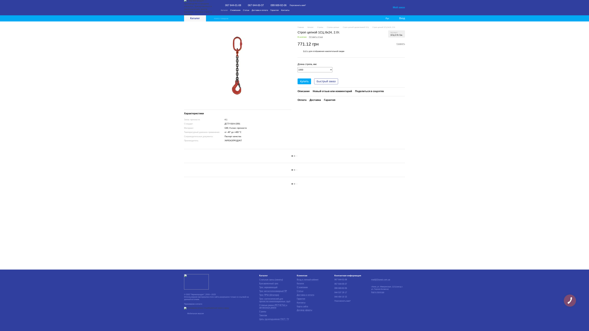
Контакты (285, 10)
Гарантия (274, 10)
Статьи (246, 10)
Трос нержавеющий (268, 287)
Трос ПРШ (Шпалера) (269, 295)
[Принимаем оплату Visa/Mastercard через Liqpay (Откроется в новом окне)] (206, 308)
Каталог (224, 10)
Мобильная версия (195, 313)
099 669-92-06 (279, 5)
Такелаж (263, 315)
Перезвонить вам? (298, 5)
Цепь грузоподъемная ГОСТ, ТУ (274, 319)
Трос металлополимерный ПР (273, 291)
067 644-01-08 (233, 5)
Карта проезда (377, 292)
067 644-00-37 (256, 5)
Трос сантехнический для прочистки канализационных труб (274, 300)
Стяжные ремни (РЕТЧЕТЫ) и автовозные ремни (273, 306)
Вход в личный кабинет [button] (308, 279)
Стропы (262, 311)
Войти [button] (305, 51)
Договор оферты (304, 310)
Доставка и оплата (260, 10)
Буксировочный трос (268, 283)
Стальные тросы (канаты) (271, 279)
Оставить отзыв (316, 37)
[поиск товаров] (211, 18)
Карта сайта (302, 306)
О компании (235, 10)
